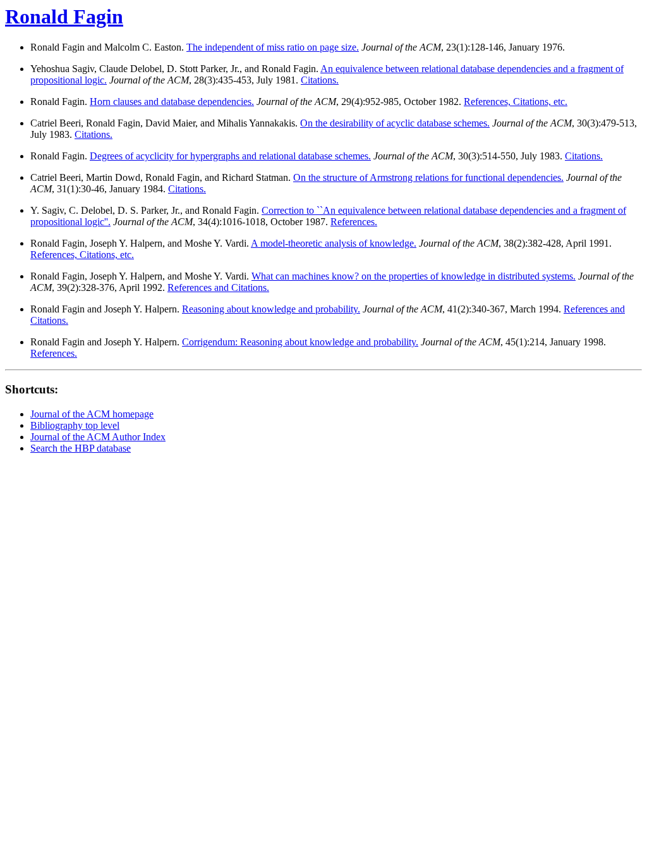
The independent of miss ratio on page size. (272, 47)
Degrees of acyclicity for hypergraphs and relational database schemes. (230, 156)
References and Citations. (218, 287)
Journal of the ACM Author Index (98, 436)
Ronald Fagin (64, 16)
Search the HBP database (80, 448)
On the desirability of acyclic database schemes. (395, 123)
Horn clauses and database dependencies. (172, 101)
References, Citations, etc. (515, 101)
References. (353, 221)
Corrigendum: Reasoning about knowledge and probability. (300, 341)
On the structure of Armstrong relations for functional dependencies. (428, 177)
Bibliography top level (74, 425)
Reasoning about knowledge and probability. (271, 309)
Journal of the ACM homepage (92, 414)
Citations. (320, 80)
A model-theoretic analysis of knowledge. (333, 243)
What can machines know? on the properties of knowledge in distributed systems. (413, 276)
